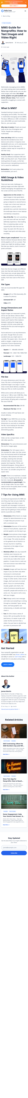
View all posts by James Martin (9, 709)
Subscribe (14, 853)
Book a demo (20, 654)
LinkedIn (14, 706)
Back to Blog (6, 16)
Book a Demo (13, 5)
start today (18, 657)
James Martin (6, 691)
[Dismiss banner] (26, 2)
